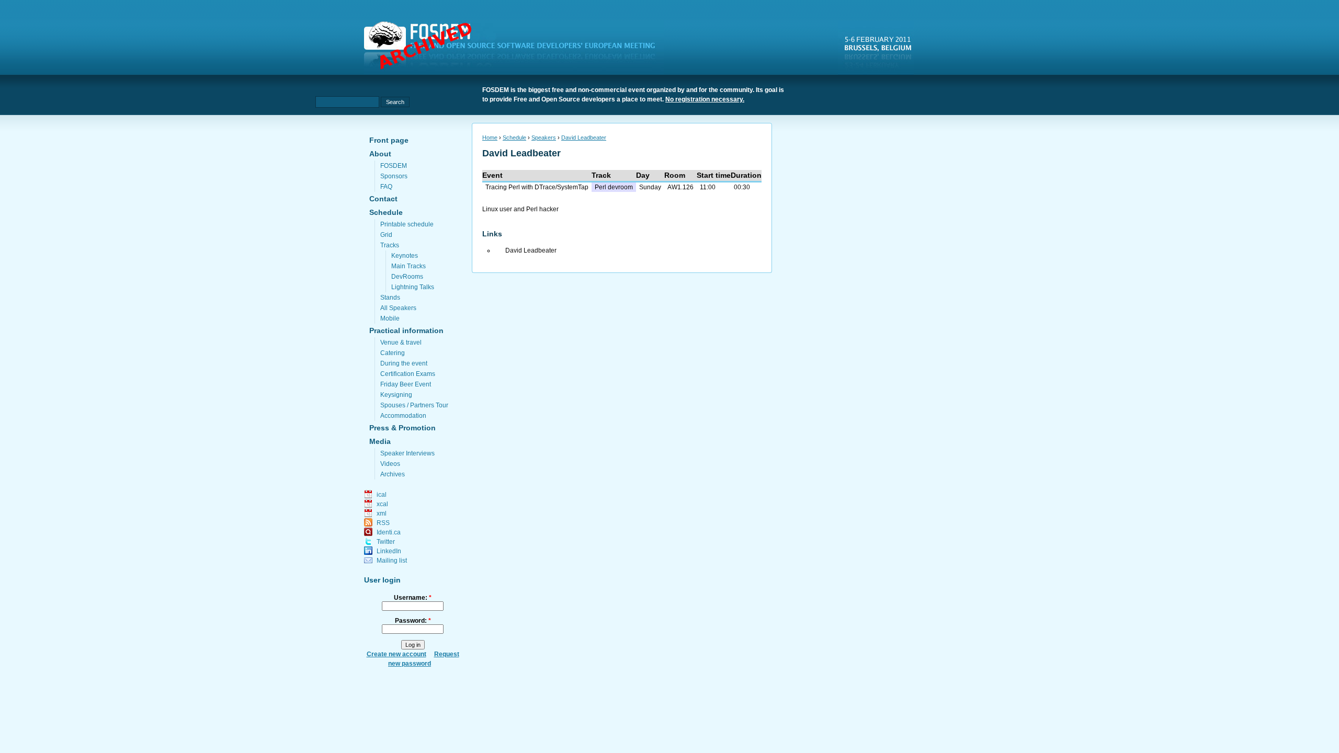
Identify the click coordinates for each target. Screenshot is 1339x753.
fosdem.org (516, 47)
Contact (383, 199)
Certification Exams (407, 374)
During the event (403, 363)
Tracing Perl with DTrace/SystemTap (536, 187)
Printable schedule (407, 224)
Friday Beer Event (405, 384)
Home (489, 137)
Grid (386, 234)
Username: (413, 597)
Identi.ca (389, 532)
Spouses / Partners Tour (414, 405)
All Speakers (398, 308)
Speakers (543, 137)
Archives (392, 474)
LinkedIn (389, 551)
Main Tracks (408, 266)
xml (382, 513)
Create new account (396, 654)
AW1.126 (680, 187)
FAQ (386, 186)
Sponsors (393, 176)
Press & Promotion (402, 428)
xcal (382, 504)
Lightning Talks (412, 287)
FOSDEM (393, 165)
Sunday (650, 187)
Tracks (389, 245)
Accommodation (403, 415)
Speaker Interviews (407, 453)
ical (382, 494)
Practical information (406, 330)
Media (380, 441)
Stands (390, 297)
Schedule (386, 212)
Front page (388, 140)
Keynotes (404, 255)
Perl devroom (614, 187)
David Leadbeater (583, 137)
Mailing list (392, 560)
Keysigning (396, 394)
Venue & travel (401, 342)
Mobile (390, 318)
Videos (390, 463)
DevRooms (407, 276)
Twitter (386, 541)
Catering (392, 353)
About (380, 154)
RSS (383, 523)
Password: (413, 620)
